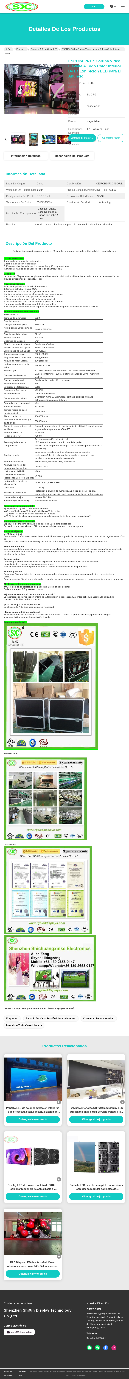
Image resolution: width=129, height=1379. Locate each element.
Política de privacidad (8, 1373)
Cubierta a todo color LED (44, 49)
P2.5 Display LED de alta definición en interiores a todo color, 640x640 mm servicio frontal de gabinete (33, 1264)
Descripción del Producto (72, 156)
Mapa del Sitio (22, 1373)
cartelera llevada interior (98, 1018)
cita (94, 6)
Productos (21, 49)
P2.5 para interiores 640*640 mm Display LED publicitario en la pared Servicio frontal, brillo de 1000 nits (96, 1110)
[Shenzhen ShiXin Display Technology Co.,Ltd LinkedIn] (114, 1348)
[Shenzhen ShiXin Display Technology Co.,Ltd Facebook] (106, 1348)
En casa (8, 49)
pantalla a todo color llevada (24, 1025)
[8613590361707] (89, 1348)
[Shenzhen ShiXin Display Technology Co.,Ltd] (21, 6)
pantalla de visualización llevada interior (50, 1018)
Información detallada (26, 156)
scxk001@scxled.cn (21, 1332)
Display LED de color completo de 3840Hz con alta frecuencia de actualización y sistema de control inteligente (33, 1187)
